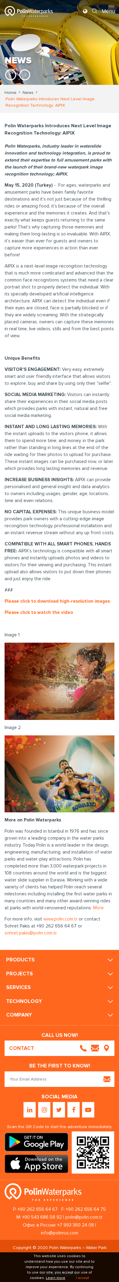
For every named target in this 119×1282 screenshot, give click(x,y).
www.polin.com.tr (60, 919)
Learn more (55, 1278)
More (98, 908)
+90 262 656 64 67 (38, 1209)
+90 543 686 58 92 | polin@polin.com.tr (62, 1217)
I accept (82, 1278)
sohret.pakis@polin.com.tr (30, 933)
